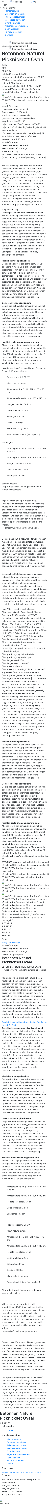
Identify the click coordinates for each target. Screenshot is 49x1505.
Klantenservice (12, 11)
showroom (28, 1472)
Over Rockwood (12, 23)
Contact (9, 35)
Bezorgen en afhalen (14, 14)
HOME (5, 1472)
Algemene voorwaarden (16, 26)
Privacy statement (13, 32)
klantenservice (16, 1472)
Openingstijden (12, 29)
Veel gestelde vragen (15, 20)
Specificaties (30, 1022)
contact (10, 1430)
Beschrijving (7, 1022)
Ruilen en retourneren (15, 17)
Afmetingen (18, 1022)
